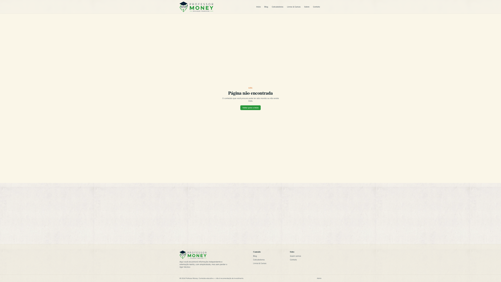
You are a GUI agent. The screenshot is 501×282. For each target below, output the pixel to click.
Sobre (306, 7)
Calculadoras (277, 7)
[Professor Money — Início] (216, 7)
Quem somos (295, 256)
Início (258, 7)
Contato (316, 7)
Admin (319, 278)
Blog (266, 7)
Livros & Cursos (294, 7)
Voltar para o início (250, 108)
